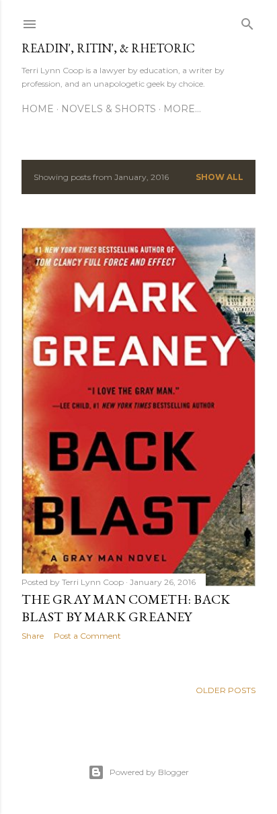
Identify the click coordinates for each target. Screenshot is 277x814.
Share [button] (33, 636)
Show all (219, 177)
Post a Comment (87, 636)
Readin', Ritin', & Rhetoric (108, 48)
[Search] (247, 21)
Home (38, 109)
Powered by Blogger (149, 772)
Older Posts (225, 690)
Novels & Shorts (108, 109)
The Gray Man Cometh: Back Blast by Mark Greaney (126, 607)
